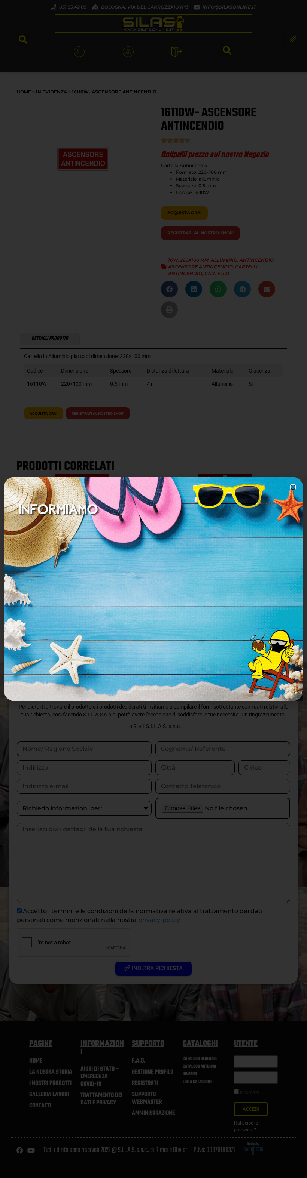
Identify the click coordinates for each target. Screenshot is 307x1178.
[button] (293, 487)
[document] (153, 589)
